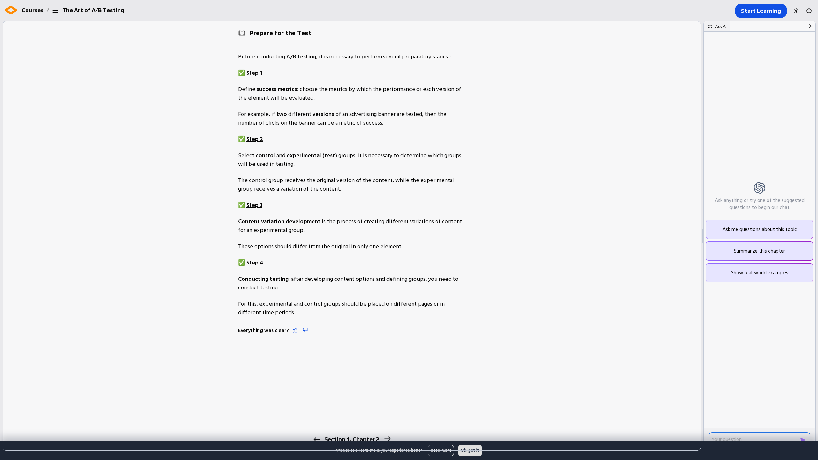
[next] (387, 439)
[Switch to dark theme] (796, 11)
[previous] (316, 439)
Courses (32, 10)
